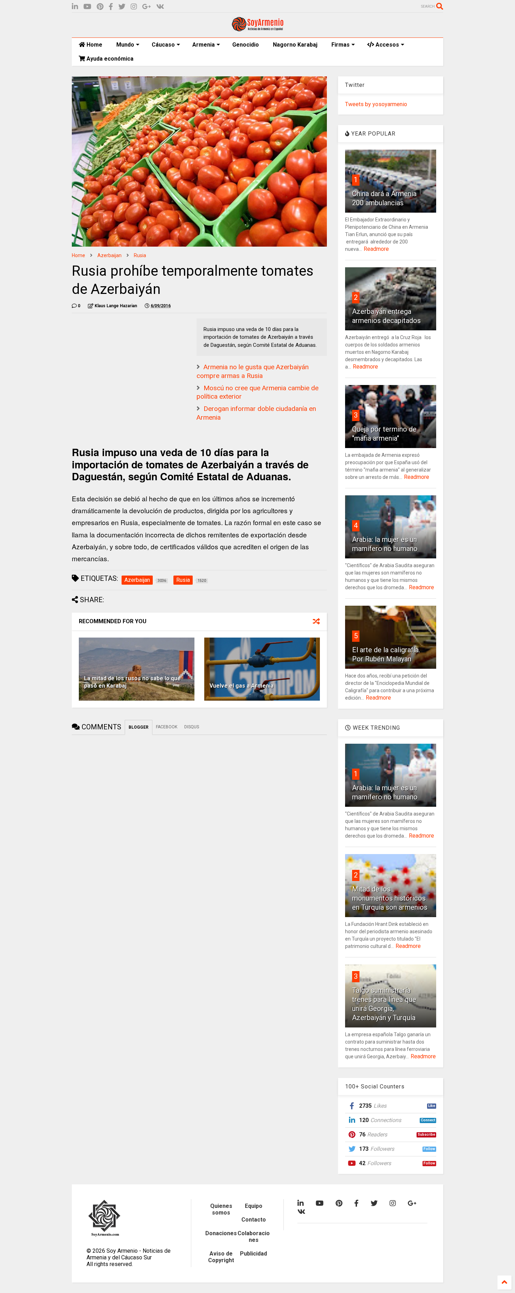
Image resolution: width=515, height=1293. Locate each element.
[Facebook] (111, 7)
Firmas (340, 44)
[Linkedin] (75, 7)
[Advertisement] (124, 362)
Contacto (253, 1219)
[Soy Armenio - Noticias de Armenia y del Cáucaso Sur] (257, 28)
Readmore (376, 249)
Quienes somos (221, 1209)
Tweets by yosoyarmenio (376, 104)
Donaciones (221, 1233)
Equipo (253, 1206)
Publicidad (253, 1253)
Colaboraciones (254, 1236)
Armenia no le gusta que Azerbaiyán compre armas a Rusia (253, 371)
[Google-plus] (146, 7)
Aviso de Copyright (221, 1257)
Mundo (125, 44)
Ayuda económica (109, 58)
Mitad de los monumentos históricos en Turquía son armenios (389, 898)
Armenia (203, 44)
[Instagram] (134, 7)
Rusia (140, 255)
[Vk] (160, 7)
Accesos (386, 44)
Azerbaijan (109, 255)
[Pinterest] (100, 7)
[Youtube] (87, 7)
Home (93, 44)
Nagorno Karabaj (295, 44)
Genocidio (245, 44)
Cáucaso (163, 44)
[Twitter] (121, 7)
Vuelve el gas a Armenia (242, 685)
